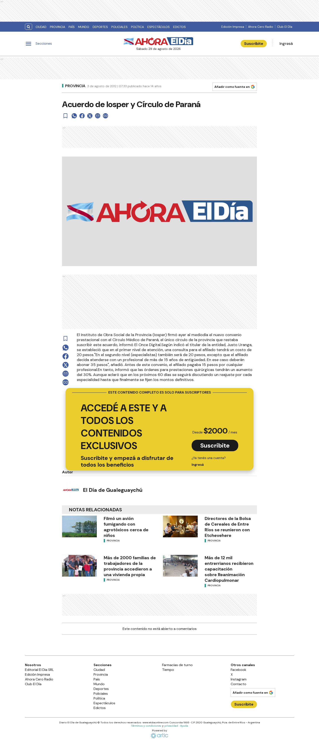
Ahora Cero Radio (260, 27)
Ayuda (184, 725)
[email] (97, 115)
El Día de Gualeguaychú (113, 490)
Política (137, 27)
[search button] (28, 27)
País (72, 27)
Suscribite (253, 43)
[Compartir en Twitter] (89, 115)
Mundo (83, 27)
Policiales (119, 27)
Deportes (100, 27)
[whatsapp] (74, 115)
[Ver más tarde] (65, 115)
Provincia (57, 27)
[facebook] (82, 115)
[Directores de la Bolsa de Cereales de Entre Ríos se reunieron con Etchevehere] (180, 526)
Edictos (179, 27)
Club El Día (284, 27)
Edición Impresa (232, 27)
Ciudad (41, 27)
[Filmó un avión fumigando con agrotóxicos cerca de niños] (79, 526)
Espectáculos (158, 27)
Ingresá (286, 43)
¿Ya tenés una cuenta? (209, 461)
